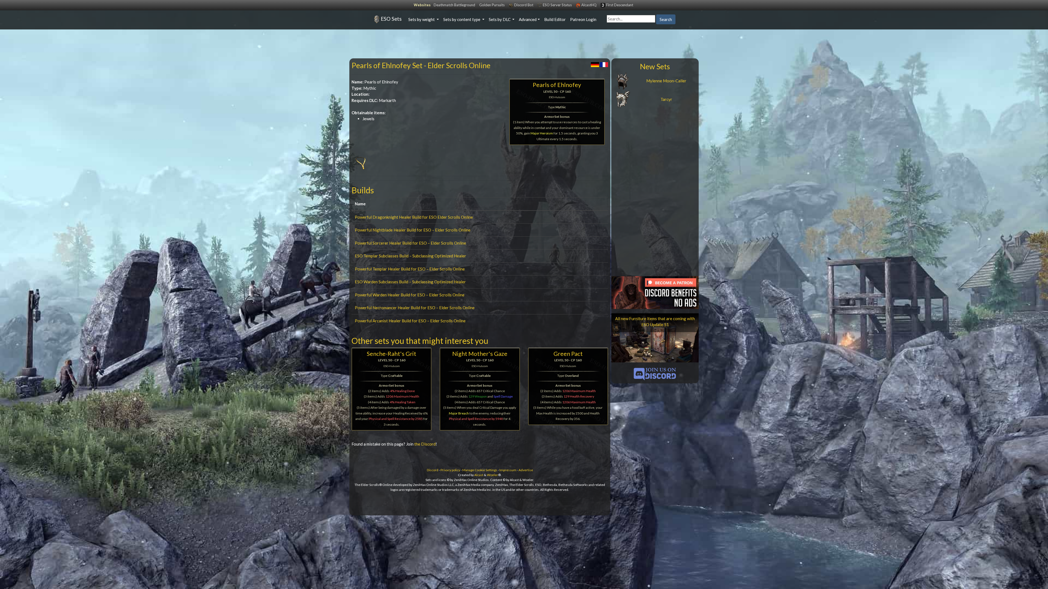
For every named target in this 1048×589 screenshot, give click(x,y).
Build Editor (555, 19)
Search (666, 19)
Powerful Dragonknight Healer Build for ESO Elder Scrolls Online (414, 217)
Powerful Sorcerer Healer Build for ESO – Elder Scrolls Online (410, 243)
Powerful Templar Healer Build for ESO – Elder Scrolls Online (410, 268)
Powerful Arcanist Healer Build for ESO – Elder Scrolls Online (410, 320)
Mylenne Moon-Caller (666, 80)
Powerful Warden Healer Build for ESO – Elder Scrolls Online (410, 294)
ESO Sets (391, 19)
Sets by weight (422, 19)
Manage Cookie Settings (479, 470)
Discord (432, 470)
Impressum (507, 470)
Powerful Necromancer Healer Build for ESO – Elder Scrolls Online (415, 307)
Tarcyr (666, 99)
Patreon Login (583, 19)
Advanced (528, 19)
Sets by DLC (500, 19)
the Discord (425, 443)
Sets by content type (462, 19)
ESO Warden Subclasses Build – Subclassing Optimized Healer (410, 281)
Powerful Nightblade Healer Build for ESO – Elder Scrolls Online (413, 229)
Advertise (526, 470)
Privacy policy (450, 470)
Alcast (478, 475)
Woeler (492, 475)
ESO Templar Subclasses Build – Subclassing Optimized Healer (410, 255)
